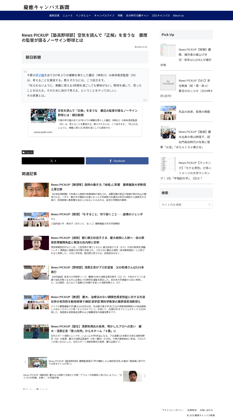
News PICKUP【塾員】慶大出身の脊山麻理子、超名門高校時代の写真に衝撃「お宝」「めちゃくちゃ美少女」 (185, 139)
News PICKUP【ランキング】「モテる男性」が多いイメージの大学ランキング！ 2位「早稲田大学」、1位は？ (185, 170)
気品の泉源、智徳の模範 (194, 111)
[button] (209, 204)
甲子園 (40, 75)
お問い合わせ (206, 410)
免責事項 (192, 410)
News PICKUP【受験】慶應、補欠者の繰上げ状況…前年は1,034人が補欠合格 (185, 57)
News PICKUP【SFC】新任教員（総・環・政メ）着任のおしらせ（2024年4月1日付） (186, 88)
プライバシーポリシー (173, 410)
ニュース (29, 152)
